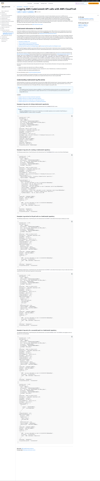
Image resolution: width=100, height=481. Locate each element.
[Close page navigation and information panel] (98, 15)
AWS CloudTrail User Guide (37, 24)
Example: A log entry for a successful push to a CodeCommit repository (32, 101)
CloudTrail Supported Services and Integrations (27, 42)
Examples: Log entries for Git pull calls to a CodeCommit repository (31, 99)
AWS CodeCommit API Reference (23, 54)
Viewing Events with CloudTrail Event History (47, 33)
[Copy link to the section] (16, 28)
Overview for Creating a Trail (24, 41)
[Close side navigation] (14, 7)
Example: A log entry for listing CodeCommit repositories (29, 96)
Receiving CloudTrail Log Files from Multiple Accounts (50, 46)
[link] (32, 6)
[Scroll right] (53, 3)
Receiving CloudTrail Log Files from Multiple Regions (28, 46)
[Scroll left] (26, 3)
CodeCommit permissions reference (63, 54)
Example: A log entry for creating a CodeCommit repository (29, 98)
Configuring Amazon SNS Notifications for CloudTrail (28, 44)
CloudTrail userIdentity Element (35, 72)
